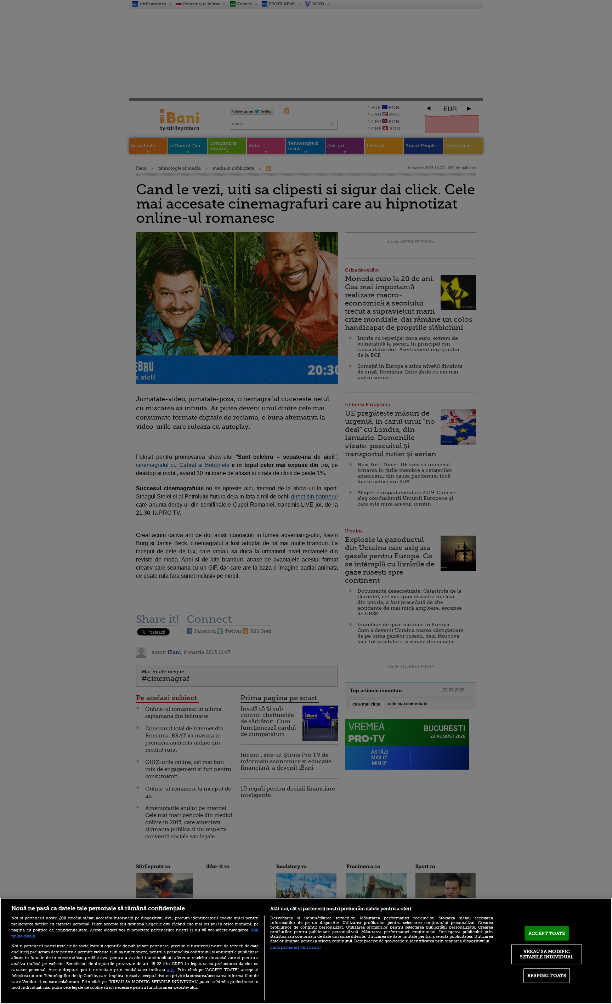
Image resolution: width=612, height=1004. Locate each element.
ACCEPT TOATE (546, 933)
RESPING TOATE (546, 975)
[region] (306, 951)
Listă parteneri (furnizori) (295, 947)
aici (171, 969)
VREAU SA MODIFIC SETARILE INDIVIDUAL (546, 953)
